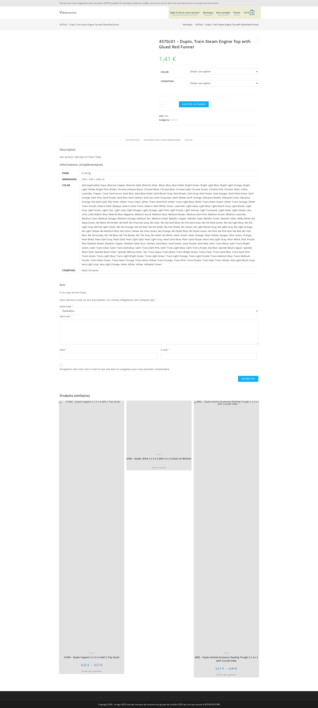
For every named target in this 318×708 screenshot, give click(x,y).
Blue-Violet (178, 185)
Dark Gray (192, 193)
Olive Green (235, 235)
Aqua (103, 185)
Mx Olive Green (148, 231)
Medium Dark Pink (196, 214)
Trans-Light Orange (177, 256)
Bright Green (192, 185)
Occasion (93, 270)
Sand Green (175, 243)
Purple (250, 239)
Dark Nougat (220, 193)
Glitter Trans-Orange (235, 201)
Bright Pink (102, 189)
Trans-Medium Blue (222, 256)
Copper (97, 193)
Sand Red (202, 243)
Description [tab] (133, 140)
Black (162, 185)
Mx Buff (123, 222)
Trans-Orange (165, 260)
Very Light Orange (110, 264)
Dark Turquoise (162, 197)
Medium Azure (143, 214)
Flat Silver (113, 201)
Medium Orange (126, 218)
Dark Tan (148, 197)
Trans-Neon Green (100, 260)
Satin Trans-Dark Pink (147, 247)
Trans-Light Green (155, 256)
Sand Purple (189, 243)
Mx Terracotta (95, 235)
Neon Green (180, 235)
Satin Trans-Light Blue (172, 247)
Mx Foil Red (141, 226)
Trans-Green (89, 256)
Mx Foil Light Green (105, 226)
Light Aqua (192, 206)
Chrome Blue (167, 189)
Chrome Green (200, 189)
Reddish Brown (95, 243)
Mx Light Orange (243, 226)
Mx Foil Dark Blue (170, 222)
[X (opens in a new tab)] (252, 3)
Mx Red (237, 231)
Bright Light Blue (209, 185)
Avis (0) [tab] (188, 140)
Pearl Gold (119, 239)
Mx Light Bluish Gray (205, 226)
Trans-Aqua (154, 251)
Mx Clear (155, 222)
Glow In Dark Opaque (109, 206)
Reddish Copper (114, 243)
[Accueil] (179, 24)
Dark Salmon (135, 197)
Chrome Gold (183, 189)
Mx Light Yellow (90, 231)
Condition (167, 81)
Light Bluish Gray (221, 206)
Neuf (84, 270)
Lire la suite (159, 467)
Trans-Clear (205, 251)
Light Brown (238, 206)
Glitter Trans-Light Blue (181, 201)
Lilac (248, 210)
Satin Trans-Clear (99, 247)
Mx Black (101, 222)
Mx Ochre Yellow (129, 231)
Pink (243, 239)
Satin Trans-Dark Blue (122, 247)
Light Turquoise (208, 210)
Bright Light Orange (231, 185)
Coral (105, 193)
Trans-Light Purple (199, 256)
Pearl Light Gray (153, 239)
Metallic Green (211, 218)
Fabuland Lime (230, 197)
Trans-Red (208, 260)
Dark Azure (115, 193)
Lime (84, 214)
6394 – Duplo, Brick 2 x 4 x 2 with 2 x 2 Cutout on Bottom (159, 458)
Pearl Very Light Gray (214, 239)
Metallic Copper (177, 218)
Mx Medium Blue (109, 231)
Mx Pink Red (225, 231)
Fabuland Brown (212, 197)
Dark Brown (179, 193)
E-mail (165, 349)
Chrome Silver (232, 189)
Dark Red (122, 197)
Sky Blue (212, 247)
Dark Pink (96, 197)
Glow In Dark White (155, 206)
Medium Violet (160, 218)
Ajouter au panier (193, 104)
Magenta (128, 214)
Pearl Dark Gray (103, 239)
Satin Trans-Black (218, 243)
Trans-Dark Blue (222, 251)
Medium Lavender (236, 214)
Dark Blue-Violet (144, 193)
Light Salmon (192, 210)
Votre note (66, 306)
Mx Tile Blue (111, 235)
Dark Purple (109, 197)
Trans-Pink (180, 260)
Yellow (139, 264)
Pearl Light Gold (135, 239)
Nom (63, 349)
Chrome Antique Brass (130, 189)
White (131, 264)
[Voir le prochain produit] (256, 41)
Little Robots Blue (98, 214)
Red (84, 243)
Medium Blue (159, 214)
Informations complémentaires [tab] (162, 140)
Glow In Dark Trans (132, 206)
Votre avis (66, 316)
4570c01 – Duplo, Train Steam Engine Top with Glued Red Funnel (226, 24)
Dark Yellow (179, 197)
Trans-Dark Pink (241, 251)
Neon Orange (195, 235)
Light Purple (176, 210)
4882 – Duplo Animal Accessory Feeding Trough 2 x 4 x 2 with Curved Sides (226, 659)
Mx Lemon (186, 226)
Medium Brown (176, 214)
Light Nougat (134, 210)
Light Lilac (107, 210)
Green (170, 206)
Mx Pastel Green (198, 231)
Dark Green (206, 193)
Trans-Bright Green (187, 251)
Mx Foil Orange (125, 226)
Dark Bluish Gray (163, 193)
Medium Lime (89, 218)
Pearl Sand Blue (172, 239)
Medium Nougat (107, 218)
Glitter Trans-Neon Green (209, 201)
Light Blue (204, 206)
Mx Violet (156, 235)
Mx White (167, 235)
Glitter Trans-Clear (130, 201)
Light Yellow (238, 210)
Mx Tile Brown (127, 235)
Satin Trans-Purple (196, 247)
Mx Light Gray (225, 226)
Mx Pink (212, 231)
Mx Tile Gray (143, 235)
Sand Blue (161, 243)
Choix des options (91, 671)
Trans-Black (168, 251)
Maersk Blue (116, 214)
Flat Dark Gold (99, 201)
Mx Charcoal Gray (139, 222)
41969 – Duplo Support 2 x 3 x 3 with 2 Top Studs (91, 657)
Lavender (180, 206)
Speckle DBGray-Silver (130, 251)
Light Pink (163, 210)
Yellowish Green (153, 264)
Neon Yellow (211, 235)
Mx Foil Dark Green (212, 222)
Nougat (223, 235)
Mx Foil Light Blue (233, 222)
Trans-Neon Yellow (145, 260)
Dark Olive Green (237, 193)
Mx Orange (164, 231)
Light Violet (225, 210)
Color (165, 72)
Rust (142, 243)
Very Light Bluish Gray (242, 260)
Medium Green (216, 214)
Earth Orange (194, 197)
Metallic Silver (228, 218)
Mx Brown (112, 222)
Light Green (94, 210)
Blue (168, 185)
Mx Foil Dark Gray (191, 222)
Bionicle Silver (150, 185)
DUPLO (174, 119)
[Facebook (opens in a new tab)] (256, 3)
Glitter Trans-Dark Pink (154, 201)
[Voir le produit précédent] (250, 41)
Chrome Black (151, 189)
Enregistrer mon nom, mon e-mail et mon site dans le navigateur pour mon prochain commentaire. (115, 369)
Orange (247, 235)
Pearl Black (88, 239)
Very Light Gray (90, 264)
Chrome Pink (216, 189)
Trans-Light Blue (106, 256)
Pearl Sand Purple (192, 239)
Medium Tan (144, 218)
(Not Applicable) (91, 185)
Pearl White (233, 239)
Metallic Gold (195, 218)
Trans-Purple (194, 260)
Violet (124, 264)
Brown (113, 189)
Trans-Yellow (222, 260)
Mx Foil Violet (156, 226)
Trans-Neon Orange (123, 260)
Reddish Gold (131, 243)
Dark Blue (128, 193)
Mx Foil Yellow (172, 226)
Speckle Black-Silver (106, 251)
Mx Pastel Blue (180, 231)
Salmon (151, 243)
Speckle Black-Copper (230, 247)
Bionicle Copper (116, 185)
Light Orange (149, 210)
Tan (145, 251)
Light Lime (120, 210)
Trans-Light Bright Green (130, 256)
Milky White (244, 218)
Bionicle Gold (133, 185)
